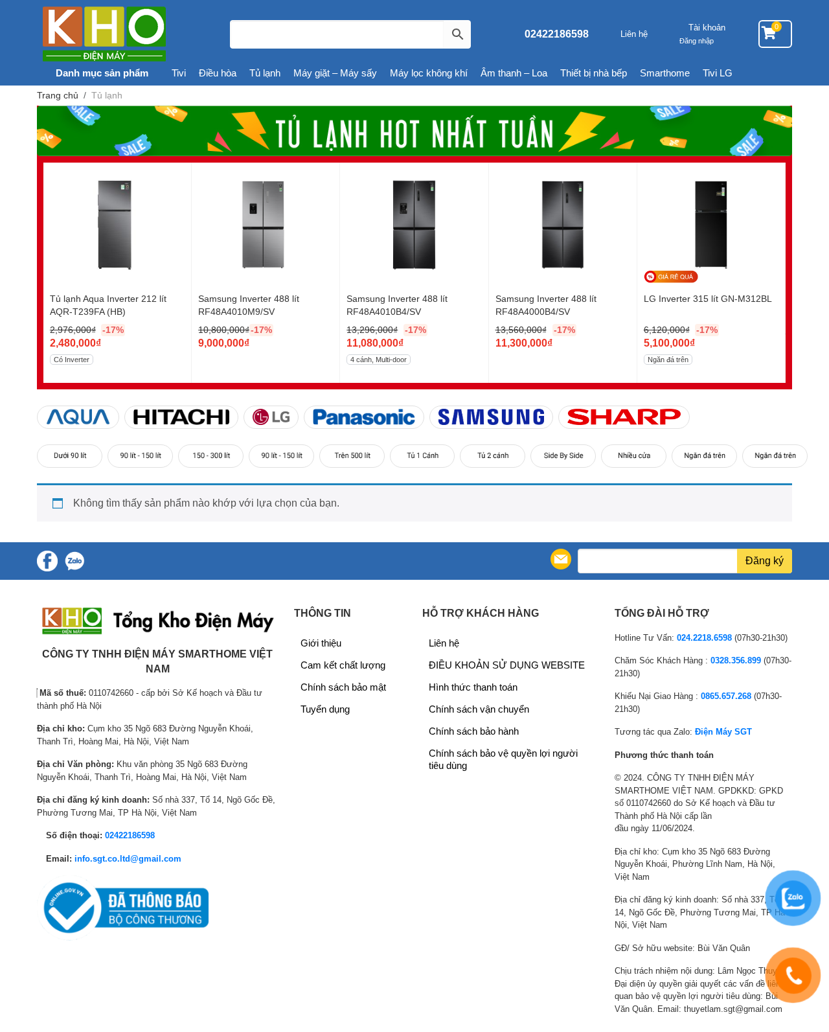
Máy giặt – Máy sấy (335, 72)
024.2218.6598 (704, 638)
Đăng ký (764, 560)
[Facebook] (47, 561)
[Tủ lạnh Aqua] (78, 417)
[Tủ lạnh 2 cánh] (492, 456)
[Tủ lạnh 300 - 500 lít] (281, 456)
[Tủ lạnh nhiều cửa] (633, 456)
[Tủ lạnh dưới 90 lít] (69, 456)
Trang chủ (57, 95)
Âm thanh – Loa (514, 72)
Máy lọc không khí (429, 72)
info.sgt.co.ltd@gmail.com (127, 859)
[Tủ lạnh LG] (271, 417)
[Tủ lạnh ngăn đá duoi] (775, 456)
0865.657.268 (726, 696)
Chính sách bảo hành (474, 731)
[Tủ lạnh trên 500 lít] (352, 456)
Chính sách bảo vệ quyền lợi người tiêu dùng (503, 759)
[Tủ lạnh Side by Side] (563, 456)
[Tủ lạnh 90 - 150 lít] (140, 456)
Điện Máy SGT (723, 732)
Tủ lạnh (264, 72)
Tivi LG (717, 72)
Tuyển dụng (325, 709)
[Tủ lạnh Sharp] (624, 417)
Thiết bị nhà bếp (593, 72)
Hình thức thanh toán (473, 687)
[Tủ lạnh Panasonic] (364, 417)
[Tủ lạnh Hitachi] (181, 417)
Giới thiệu (321, 642)
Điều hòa (217, 72)
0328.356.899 (735, 660)
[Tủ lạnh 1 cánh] (422, 456)
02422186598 (557, 34)
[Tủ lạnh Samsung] (491, 417)
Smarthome (665, 72)
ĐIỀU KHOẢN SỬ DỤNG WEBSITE (507, 665)
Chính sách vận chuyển (479, 709)
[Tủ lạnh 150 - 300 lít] (210, 456)
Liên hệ (634, 34)
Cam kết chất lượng (343, 665)
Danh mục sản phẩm (100, 72)
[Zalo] (74, 561)
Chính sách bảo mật (343, 687)
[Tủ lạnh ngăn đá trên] (704, 456)
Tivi (179, 72)
